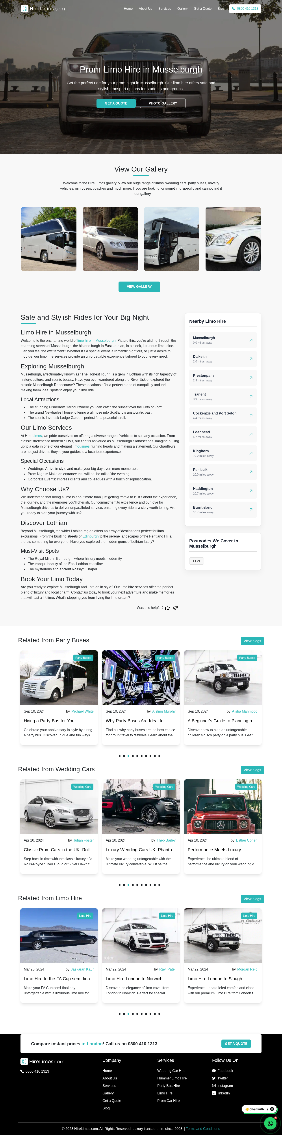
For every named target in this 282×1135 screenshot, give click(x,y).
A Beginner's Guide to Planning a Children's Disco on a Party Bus (138, 721)
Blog (221, 8)
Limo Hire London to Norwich (52, 978)
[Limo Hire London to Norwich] (59, 935)
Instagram (225, 1086)
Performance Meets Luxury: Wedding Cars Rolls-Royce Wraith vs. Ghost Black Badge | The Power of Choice (140, 850)
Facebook (225, 1071)
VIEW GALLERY (139, 286)
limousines (81, 446)
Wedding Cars (82, 786)
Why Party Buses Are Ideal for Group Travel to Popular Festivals (56, 721)
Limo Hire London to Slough (133, 978)
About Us (145, 8)
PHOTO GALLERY (163, 103)
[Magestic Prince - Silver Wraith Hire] (110, 239)
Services (164, 8)
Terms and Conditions (203, 1129)
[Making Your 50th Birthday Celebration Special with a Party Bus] (223, 677)
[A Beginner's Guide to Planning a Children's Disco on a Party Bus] (141, 677)
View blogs (252, 641)
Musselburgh (105, 340)
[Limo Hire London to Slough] (141, 935)
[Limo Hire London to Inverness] (223, 935)
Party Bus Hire (168, 1086)
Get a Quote (203, 8)
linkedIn (223, 1093)
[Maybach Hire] (49, 239)
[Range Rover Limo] (171, 239)
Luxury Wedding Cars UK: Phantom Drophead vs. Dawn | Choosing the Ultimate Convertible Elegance (59, 850)
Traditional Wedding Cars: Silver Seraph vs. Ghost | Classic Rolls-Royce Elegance (220, 850)
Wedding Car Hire (171, 1071)
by (79, 711)
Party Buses (83, 657)
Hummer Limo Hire (172, 1078)
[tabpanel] (59, 697)
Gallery (182, 8)
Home (128, 8)
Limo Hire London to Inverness (218, 978)
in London (92, 1043)
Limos (37, 436)
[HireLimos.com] (43, 9)
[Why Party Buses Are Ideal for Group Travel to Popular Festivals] (59, 677)
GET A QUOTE (116, 103)
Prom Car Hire (168, 1101)
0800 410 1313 (247, 8)
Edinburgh (90, 536)
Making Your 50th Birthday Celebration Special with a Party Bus (219, 721)
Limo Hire (85, 915)
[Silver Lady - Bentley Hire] (233, 239)
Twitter (222, 1078)
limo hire (84, 340)
